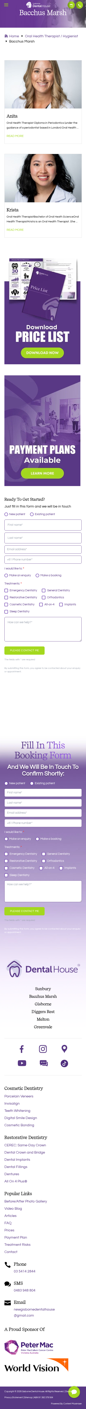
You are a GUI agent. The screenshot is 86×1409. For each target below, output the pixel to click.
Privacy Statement (13, 1397)
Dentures (11, 1174)
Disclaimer (70, 1391)
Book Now (71, 5)
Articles (10, 1216)
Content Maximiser (72, 1404)
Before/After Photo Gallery (25, 1201)
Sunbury (43, 988)
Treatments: (13, 583)
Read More (15, 136)
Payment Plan (15, 1237)
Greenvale (43, 1026)
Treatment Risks (17, 1245)
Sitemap (28, 1397)
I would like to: (14, 568)
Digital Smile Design (20, 1118)
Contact (10, 1252)
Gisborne (43, 1004)
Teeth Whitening (17, 1111)
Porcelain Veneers (18, 1096)
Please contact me (24, 650)
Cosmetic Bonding (19, 1125)
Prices (9, 1230)
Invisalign (12, 1103)
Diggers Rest (43, 1011)
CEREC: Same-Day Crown (25, 1145)
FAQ (8, 1223)
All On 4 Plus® (15, 1181)
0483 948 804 (24, 1290)
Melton (43, 1019)
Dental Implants (17, 1160)
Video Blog (13, 1208)
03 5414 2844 (79, 5)
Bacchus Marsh (43, 996)
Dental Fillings (15, 1167)
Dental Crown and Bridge (24, 1152)
